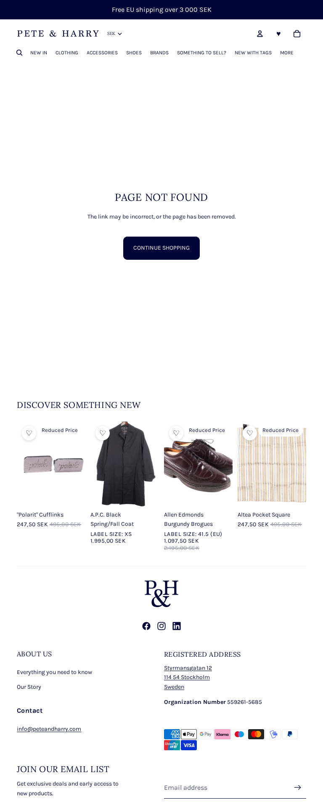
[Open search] (19, 52)
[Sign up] (297, 787)
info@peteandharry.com (49, 729)
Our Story (29, 686)
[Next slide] (78, 463)
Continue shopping (161, 247)
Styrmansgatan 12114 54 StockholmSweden (188, 677)
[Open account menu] (260, 33)
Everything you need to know (54, 672)
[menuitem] (287, 53)
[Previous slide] (23, 463)
